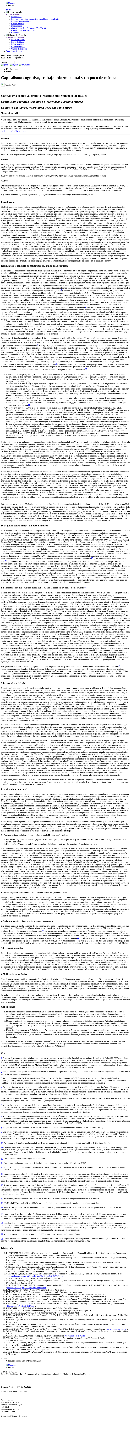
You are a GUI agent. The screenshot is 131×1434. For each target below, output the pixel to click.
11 (86, 369)
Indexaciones (16, 26)
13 (17, 388)
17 (92, 558)
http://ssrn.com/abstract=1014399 (20, 1306)
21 (94, 779)
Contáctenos (16, 33)
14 (29, 405)
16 (10, 506)
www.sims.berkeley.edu (75, 1336)
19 (85, 587)
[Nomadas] (11, 3)
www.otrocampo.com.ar (116, 1329)
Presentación (16, 17)
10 (56, 364)
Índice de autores (18, 40)
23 (78, 938)
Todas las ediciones (14, 51)
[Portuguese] (24, 65)
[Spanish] (5, 65)
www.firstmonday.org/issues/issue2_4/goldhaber (26, 1287)
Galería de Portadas (19, 49)
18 (6, 561)
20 (119, 666)
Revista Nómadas (13, 14)
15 (113, 503)
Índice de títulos (17, 42)
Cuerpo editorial (17, 23)
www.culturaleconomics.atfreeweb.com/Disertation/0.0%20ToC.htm (35, 1276)
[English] (14, 65)
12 (31, 374)
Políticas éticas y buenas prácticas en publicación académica (35, 19)
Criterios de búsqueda (15, 37)
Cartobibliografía (18, 46)
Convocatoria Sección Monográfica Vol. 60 (28, 28)
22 (43, 930)
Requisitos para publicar (21, 21)
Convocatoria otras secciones (23, 30)
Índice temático (17, 44)
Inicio (8, 10)
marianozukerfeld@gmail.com (13, 131)
